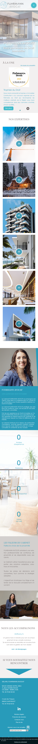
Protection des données (19, 717)
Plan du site (19, 722)
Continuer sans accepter (21, 740)
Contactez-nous (19, 719)
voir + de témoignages (19, 649)
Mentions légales (19, 714)
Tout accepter (10, 740)
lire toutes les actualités (28, 65)
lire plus (8, 108)
